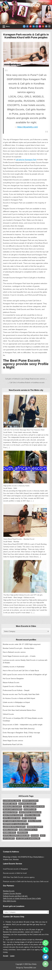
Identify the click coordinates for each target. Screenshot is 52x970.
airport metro (10, 804)
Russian (34, 835)
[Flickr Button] (40, 26)
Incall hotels (34, 821)
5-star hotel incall (11, 801)
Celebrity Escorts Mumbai (12, 893)
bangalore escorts (12, 806)
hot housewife (29, 818)
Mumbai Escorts (9, 891)
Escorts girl (30, 809)
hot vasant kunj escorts (14, 821)
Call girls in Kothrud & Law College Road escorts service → (26, 379)
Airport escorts (30, 801)
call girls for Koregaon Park (26, 160)
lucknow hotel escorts (14, 827)
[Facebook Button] (27, 26)
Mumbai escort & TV (28, 830)
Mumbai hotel (9, 833)
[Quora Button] (43, 26)
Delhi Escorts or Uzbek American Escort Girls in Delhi (22, 898)
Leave (12, 956)
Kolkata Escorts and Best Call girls (15, 896)
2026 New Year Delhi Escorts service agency (19, 877)
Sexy (43, 835)
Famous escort (10, 812)
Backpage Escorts (27, 804)
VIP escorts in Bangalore (28, 838)
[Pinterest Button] (30, 26)
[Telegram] (45, 957)
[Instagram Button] (36, 26)
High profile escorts (13, 815)
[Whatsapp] (45, 943)
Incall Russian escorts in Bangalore (15, 869)
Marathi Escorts (34, 827)
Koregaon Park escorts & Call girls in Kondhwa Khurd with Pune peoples (26, 36)
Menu (8, 26)
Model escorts (10, 830)
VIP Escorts (8, 838)
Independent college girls (15, 824)
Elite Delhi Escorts (9, 901)
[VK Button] (46, 26)
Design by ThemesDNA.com (26, 968)
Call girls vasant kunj (34, 806)
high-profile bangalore (30, 812)
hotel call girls (32, 815)
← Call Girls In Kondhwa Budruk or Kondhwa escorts (26, 382)
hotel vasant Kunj (11, 818)
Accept (5, 956)
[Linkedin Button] (33, 26)
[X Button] (24, 26)
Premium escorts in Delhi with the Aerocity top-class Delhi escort (25, 881)
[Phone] (45, 950)
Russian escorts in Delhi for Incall (15, 873)
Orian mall (22, 833)
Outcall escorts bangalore (16, 835)
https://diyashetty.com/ (27, 127)
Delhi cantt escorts (12, 809)
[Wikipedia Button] (49, 26)
